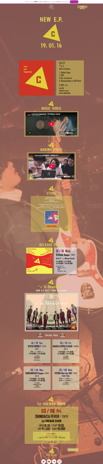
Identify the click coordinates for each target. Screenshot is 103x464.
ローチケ (49, 435)
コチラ (49, 436)
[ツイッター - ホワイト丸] (43, 461)
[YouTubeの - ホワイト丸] (49, 461)
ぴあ (53, 435)
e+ (55, 435)
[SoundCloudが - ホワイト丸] (54, 461)
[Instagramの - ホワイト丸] (59, 461)
